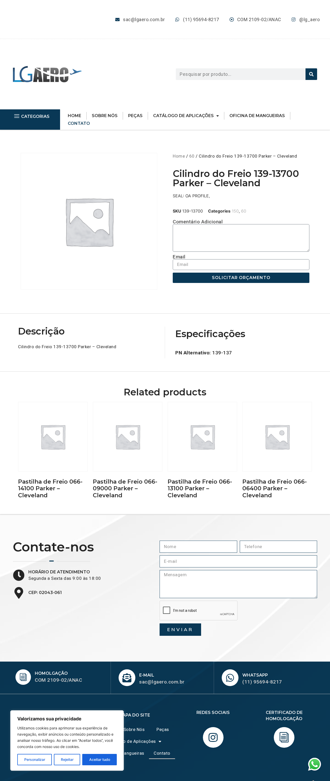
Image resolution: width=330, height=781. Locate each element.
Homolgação (51, 673)
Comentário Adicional (198, 221)
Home (74, 115)
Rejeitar (67, 759)
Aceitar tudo (99, 759)
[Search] (311, 74)
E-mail (146, 675)
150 (235, 211)
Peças (135, 115)
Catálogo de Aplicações (183, 115)
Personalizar (34, 759)
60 (192, 156)
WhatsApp (255, 675)
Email (179, 256)
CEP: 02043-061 (45, 592)
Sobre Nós (105, 115)
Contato (79, 123)
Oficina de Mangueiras (257, 115)
